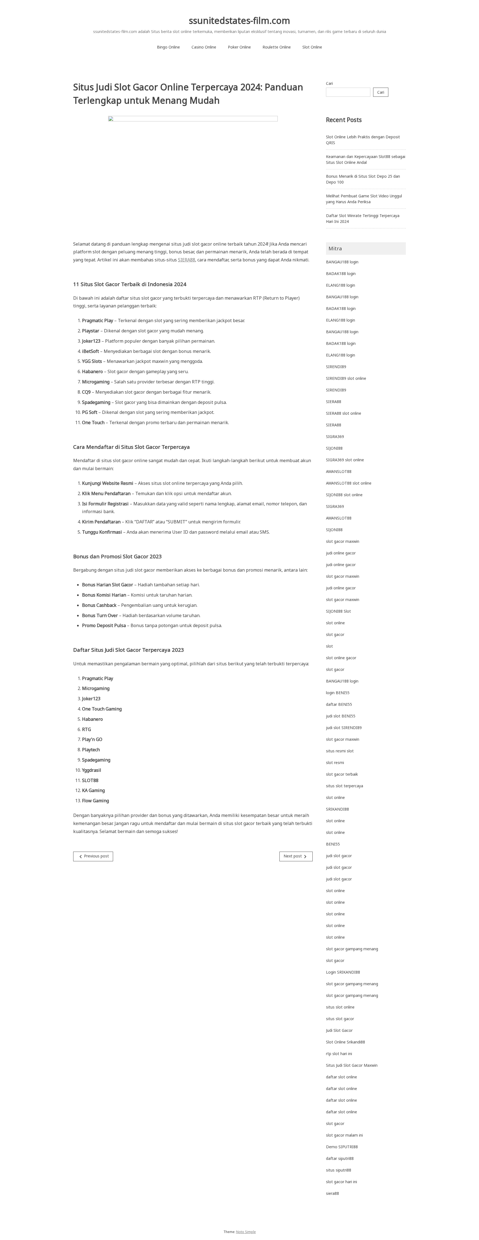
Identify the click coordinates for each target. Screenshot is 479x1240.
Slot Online (312, 47)
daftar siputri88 (340, 1158)
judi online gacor (341, 553)
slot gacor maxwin (342, 541)
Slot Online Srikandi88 (345, 1042)
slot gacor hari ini (341, 1181)
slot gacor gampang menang (352, 948)
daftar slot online (341, 1076)
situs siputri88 (338, 1170)
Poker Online (239, 47)
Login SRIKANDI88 (343, 972)
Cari (329, 83)
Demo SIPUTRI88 (342, 1146)
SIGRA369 (335, 436)
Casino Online (204, 47)
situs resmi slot (340, 750)
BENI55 (333, 844)
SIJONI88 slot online (344, 494)
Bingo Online (168, 47)
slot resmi (335, 762)
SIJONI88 (334, 448)
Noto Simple (246, 1231)
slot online (335, 622)
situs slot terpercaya (344, 785)
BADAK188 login (341, 273)
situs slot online (340, 1007)
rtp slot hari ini (339, 1053)
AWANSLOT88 (338, 471)
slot (329, 646)
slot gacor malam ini (344, 1135)
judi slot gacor (339, 855)
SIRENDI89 (336, 366)
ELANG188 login (340, 285)
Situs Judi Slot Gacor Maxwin (352, 1065)
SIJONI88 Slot (338, 611)
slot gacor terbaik (342, 774)
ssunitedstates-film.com (239, 20)
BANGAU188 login (342, 261)
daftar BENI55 (339, 704)
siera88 (332, 1193)
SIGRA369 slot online (345, 459)
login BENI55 (338, 692)
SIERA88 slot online (343, 413)
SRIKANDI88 (337, 809)
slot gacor (335, 634)
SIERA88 (186, 260)
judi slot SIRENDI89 (344, 727)
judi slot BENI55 (340, 716)
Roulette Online (277, 47)
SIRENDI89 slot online (346, 378)
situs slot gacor (340, 1018)
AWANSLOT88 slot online (348, 483)
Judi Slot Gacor (339, 1030)
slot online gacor (341, 657)
